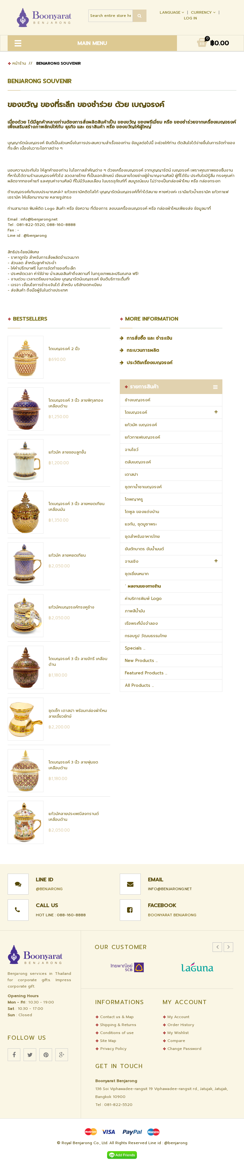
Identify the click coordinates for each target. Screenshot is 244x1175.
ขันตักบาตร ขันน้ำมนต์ (144, 549)
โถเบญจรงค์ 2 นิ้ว (64, 349)
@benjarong (49, 889)
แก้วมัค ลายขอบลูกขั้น (67, 452)
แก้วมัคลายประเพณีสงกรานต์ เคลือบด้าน (74, 816)
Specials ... (135, 648)
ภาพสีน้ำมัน (135, 611)
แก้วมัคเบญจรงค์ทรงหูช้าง (71, 607)
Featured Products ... (146, 673)
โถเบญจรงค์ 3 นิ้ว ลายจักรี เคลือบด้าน (78, 661)
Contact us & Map (116, 1017)
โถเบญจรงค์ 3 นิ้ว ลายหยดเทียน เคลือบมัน (77, 506)
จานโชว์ (132, 450)
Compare (175, 1041)
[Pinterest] (45, 1054)
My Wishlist (177, 1033)
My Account (177, 1017)
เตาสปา (131, 474)
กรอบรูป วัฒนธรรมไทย (146, 636)
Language (171, 12)
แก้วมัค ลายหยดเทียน (67, 555)
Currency (202, 12)
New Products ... (141, 661)
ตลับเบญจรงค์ (138, 462)
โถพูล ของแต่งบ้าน (142, 512)
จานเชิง (132, 561)
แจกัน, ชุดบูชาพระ (141, 524)
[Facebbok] (14, 1054)
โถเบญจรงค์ (136, 412)
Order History (180, 1025)
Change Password (183, 1049)
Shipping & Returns (117, 1025)
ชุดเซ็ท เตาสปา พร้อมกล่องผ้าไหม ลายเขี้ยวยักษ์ (78, 713)
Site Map (107, 1041)
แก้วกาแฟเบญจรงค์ (142, 437)
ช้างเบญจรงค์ (137, 400)
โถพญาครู (134, 499)
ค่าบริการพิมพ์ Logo (143, 598)
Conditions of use (116, 1033)
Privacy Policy (113, 1049)
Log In (190, 18)
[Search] (139, 16)
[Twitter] (30, 1054)
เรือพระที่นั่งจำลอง (141, 623)
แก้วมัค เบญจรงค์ (141, 425)
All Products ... (139, 685)
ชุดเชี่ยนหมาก (137, 574)
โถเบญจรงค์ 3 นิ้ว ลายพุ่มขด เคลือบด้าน (73, 765)
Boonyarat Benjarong (172, 915)
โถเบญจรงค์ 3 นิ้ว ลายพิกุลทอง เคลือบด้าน (76, 403)
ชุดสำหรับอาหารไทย (142, 536)
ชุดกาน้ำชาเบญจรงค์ (143, 487)
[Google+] (61, 1054)
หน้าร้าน (18, 63)
